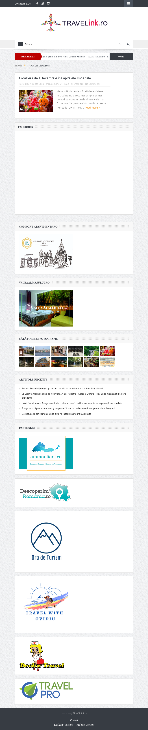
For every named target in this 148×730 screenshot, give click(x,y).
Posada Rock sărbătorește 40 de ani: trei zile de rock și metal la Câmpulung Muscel (62, 389)
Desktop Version (63, 724)
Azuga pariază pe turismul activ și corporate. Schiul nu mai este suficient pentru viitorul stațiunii (68, 409)
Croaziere (78, 83)
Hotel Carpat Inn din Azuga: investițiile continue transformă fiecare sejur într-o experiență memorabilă (71, 403)
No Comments (92, 83)
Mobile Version (85, 724)
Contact (74, 720)
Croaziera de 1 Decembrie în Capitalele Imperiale (55, 78)
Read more (92, 107)
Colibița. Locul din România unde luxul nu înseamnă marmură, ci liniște (56, 414)
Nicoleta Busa (37, 83)
